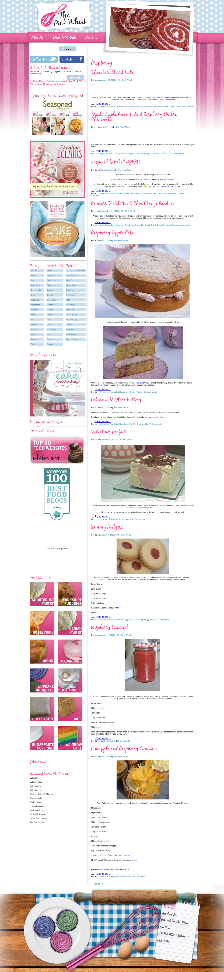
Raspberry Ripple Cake (112, 232)
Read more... (103, 103)
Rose (137, 225)
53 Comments (150, 392)
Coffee (126, 193)
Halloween (70, 310)
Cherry (50, 295)
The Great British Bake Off (165, 193)
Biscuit (109, 154)
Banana (50, 275)
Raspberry (158, 106)
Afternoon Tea (106, 392)
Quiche (33, 329)
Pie (31, 319)
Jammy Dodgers (107, 527)
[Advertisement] (143, 87)
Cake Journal (35, 786)
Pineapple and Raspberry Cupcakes (124, 748)
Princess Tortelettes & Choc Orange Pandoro (132, 203)
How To (139, 106)
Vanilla (174, 106)
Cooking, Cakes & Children (41, 794)
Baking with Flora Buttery (116, 399)
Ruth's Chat (135, 424)
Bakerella (34, 778)
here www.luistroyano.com (169, 186)
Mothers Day (71, 319)
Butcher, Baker (36, 782)
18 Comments (162, 619)
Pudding (145, 154)
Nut (133, 154)
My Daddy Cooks (37, 814)
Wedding (70, 329)
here (117, 608)
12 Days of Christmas (75, 270)
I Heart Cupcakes (37, 806)
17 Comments (139, 876)
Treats (167, 106)
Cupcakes (109, 876)
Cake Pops (35, 285)
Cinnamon (51, 305)
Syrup (49, 339)
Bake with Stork (163, 97)
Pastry (138, 193)
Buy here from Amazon (46, 422)
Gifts (68, 300)
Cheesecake (124, 154)
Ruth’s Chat (71, 334)
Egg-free (128, 619)
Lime (132, 193)
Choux (119, 193)
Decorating (121, 106)
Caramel (50, 290)
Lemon (50, 315)
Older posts (97, 884)
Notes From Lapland (38, 818)
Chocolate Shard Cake (112, 72)
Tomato (50, 344)
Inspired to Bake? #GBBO (115, 161)
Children (120, 619)
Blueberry (51, 285)
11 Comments (155, 424)
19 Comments (123, 741)
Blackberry (51, 280)
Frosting (131, 106)
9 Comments (139, 519)
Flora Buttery (140, 383)
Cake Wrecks (36, 790)
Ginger (50, 310)
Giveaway (70, 305)
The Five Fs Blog (37, 822)
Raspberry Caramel (109, 627)
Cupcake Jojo (36, 798)
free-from (70, 295)
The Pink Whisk (125, 80)
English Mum (35, 802)
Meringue (148, 106)
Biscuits (111, 619)
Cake (102, 106)
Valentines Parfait (108, 431)
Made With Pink (36, 810)
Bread (33, 275)
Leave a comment (186, 106)
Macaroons (35, 305)
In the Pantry (71, 315)
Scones (33, 339)
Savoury (34, 334)
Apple (102, 154)
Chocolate (110, 106)
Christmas (70, 275)
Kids (136, 619)
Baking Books (72, 339)
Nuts (138, 154)
